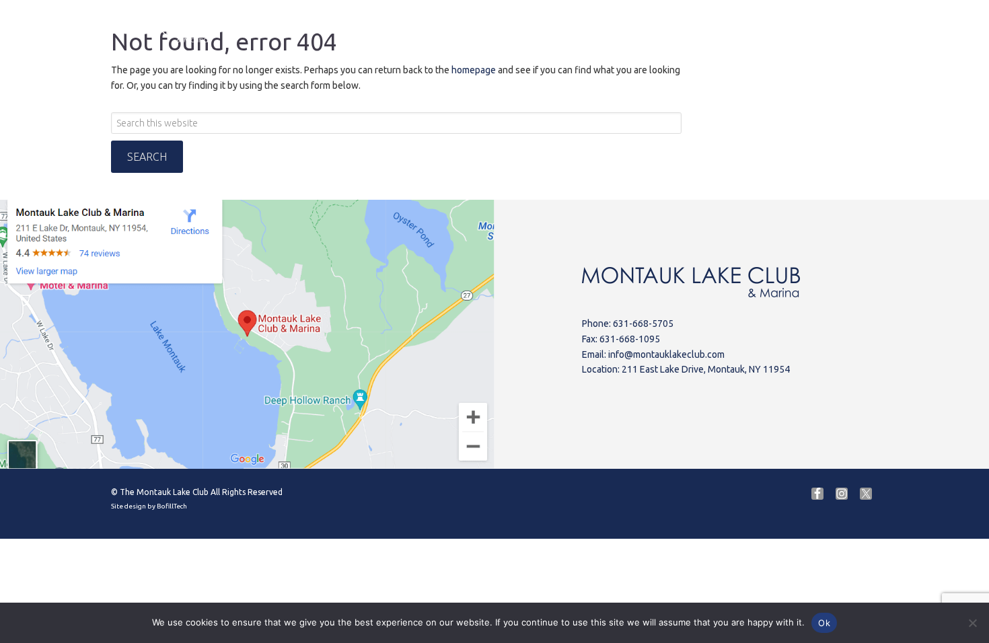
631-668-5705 (643, 323)
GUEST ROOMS (714, 30)
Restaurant (474, 30)
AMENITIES (555, 30)
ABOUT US (330, 30)
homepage (473, 70)
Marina (402, 30)
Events (630, 30)
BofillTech (172, 506)
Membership (880, 27)
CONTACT (802, 30)
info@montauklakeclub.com (666, 354)
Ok (824, 622)
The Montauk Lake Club (164, 492)
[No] (972, 623)
